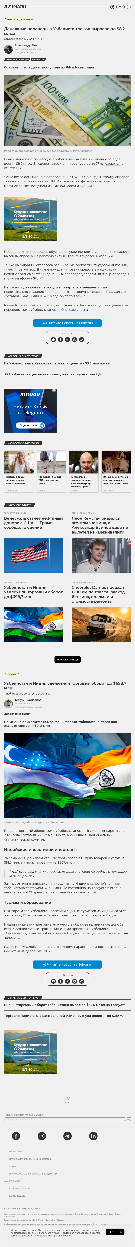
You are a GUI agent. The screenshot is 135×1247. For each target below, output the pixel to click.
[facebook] (16, 1136)
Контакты (14, 1181)
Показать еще (67, 659)
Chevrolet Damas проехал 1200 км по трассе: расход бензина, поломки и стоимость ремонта (98, 594)
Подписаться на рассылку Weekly (25, 1115)
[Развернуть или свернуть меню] (128, 7)
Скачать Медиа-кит (19, 1189)
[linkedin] (93, 1136)
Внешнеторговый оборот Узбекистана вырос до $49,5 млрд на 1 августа (65, 1005)
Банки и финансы (19, 19)
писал (49, 305)
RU (120, 7)
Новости (11, 674)
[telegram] (67, 1136)
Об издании (15, 1152)
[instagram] (42, 1136)
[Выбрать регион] (112, 7)
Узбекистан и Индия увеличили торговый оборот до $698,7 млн (33, 592)
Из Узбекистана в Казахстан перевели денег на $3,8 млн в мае (57, 363)
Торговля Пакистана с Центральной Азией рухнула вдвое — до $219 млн (65, 1016)
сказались (37, 292)
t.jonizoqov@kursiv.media (28, 707)
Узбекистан (38, 59)
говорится (112, 164)
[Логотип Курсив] (15, 6)
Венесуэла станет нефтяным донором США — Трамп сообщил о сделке (33, 523)
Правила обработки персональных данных (33, 1174)
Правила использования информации (30, 1159)
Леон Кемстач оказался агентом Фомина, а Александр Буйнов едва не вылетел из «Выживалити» (100, 525)
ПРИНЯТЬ (115, 1231)
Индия (9, 714)
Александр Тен (26, 45)
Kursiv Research (17, 1196)
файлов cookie (62, 1235)
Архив (12, 1167)
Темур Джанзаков (28, 700)
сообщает (78, 835)
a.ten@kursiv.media (25, 52)
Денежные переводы (17, 59)
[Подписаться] (128, 1119)
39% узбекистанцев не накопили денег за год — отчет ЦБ (52, 374)
